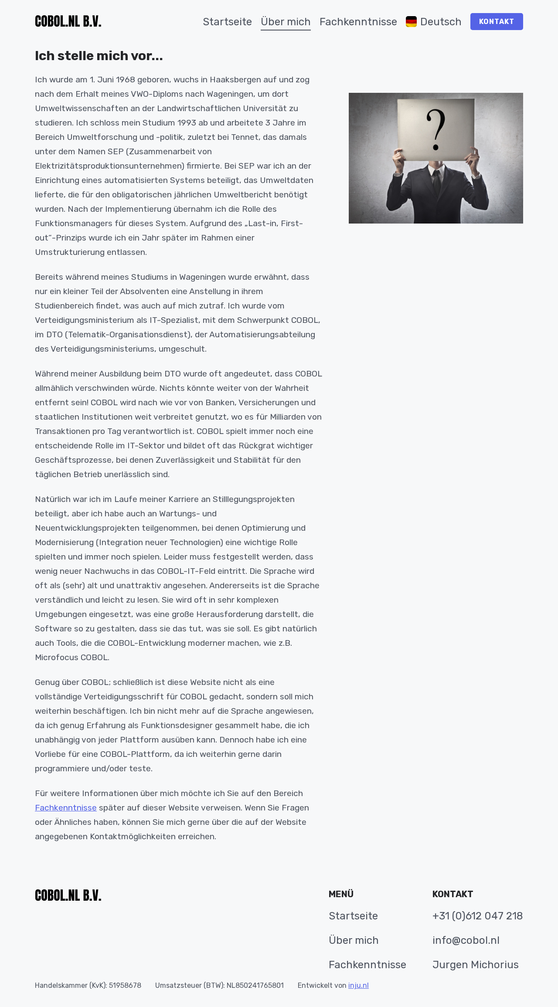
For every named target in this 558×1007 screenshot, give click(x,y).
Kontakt (496, 21)
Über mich (354, 940)
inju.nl (358, 985)
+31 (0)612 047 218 (477, 916)
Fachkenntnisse (66, 808)
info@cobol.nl (466, 940)
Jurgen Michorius (475, 965)
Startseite (353, 916)
